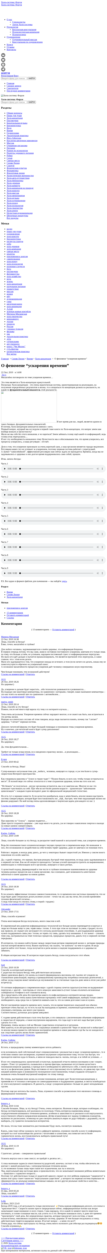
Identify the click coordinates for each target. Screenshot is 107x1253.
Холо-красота (13, 190)
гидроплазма (13, 341)
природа (11, 324)
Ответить (30, 674)
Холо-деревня (13, 183)
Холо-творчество (15, 208)
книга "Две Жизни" (16, 346)
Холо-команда (13, 185)
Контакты (11, 49)
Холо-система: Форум (11, 2)
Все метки (11, 354)
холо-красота (13, 236)
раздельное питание (16, 286)
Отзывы (10, 47)
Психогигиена (19, 34)
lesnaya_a (5, 1103)
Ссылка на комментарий (12, 674)
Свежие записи (14, 86)
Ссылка (10, 618)
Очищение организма (17, 145)
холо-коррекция (14, 306)
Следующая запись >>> (12, 1240)
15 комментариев (15, 613)
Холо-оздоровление (16, 200)
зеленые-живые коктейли (19, 311)
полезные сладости (16, 266)
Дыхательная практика (17, 135)
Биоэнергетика (14, 125)
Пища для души (14, 115)
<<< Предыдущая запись (13, 1238)
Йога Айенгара (14, 138)
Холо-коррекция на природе (20, 188)
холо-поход (12, 261)
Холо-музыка (13, 198)
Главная (10, 83)
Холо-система (14, 1243)
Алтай (10, 309)
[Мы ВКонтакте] (6, 1248)
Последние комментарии (18, 91)
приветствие (13, 289)
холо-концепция (14, 284)
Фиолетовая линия (16, 173)
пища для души (14, 231)
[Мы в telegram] (19, 1248)
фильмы (10, 331)
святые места (13, 251)
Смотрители (12, 88)
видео (9, 229)
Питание (11, 148)
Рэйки (10, 155)
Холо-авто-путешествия (18, 178)
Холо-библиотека (15, 180)
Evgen (4, 759)
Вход (16, 75)
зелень (10, 281)
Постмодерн (12, 120)
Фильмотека (12, 170)
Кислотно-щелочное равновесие (22, 140)
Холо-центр (12, 210)
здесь (64, 581)
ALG (4, 375)
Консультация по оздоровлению (27, 42)
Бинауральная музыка (17, 123)
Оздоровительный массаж (24, 39)
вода (9, 279)
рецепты (11, 254)
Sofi (3, 965)
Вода (9, 128)
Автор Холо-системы (22, 24)
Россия (10, 326)
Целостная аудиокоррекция (19, 213)
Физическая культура (17, 168)
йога (9, 269)
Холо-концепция (15, 118)
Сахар (9, 158)
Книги (10, 44)
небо (9, 244)
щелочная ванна (14, 304)
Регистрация (7, 75)
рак (8, 334)
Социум (10, 165)
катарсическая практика (18, 351)
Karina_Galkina (8, 833)
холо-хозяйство (14, 276)
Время (10, 130)
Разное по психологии (17, 150)
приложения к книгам (17, 256)
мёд (8, 296)
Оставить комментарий (18, 615)
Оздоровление (13, 37)
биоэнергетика (14, 239)
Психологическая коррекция (25, 32)
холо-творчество (14, 316)
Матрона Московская (17, 314)
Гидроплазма (13, 133)
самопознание (13, 259)
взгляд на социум (15, 241)
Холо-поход (12, 203)
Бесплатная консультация (24, 29)
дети (9, 339)
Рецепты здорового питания (20, 153)
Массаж (10, 143)
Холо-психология (15, 205)
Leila (3, 1201)
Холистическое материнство (20, 175)
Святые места (13, 160)
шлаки (10, 294)
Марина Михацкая (10, 637)
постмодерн (12, 271)
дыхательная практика (17, 336)
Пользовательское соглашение (15, 1245)
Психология (12, 27)
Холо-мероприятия (16, 195)
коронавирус (13, 319)
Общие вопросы (14, 113)
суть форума (12, 349)
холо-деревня (13, 246)
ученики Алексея (15, 329)
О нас (9, 19)
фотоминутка (13, 274)
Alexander (5, 909)
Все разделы (12, 218)
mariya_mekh (7, 702)
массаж (10, 291)
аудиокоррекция (14, 299)
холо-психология (15, 264)
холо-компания (14, 249)
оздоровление (13, 234)
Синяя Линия (13, 163)
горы (9, 301)
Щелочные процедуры (17, 215)
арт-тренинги (13, 344)
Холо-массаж (13, 193)
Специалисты (18, 22)
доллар (10, 321)
